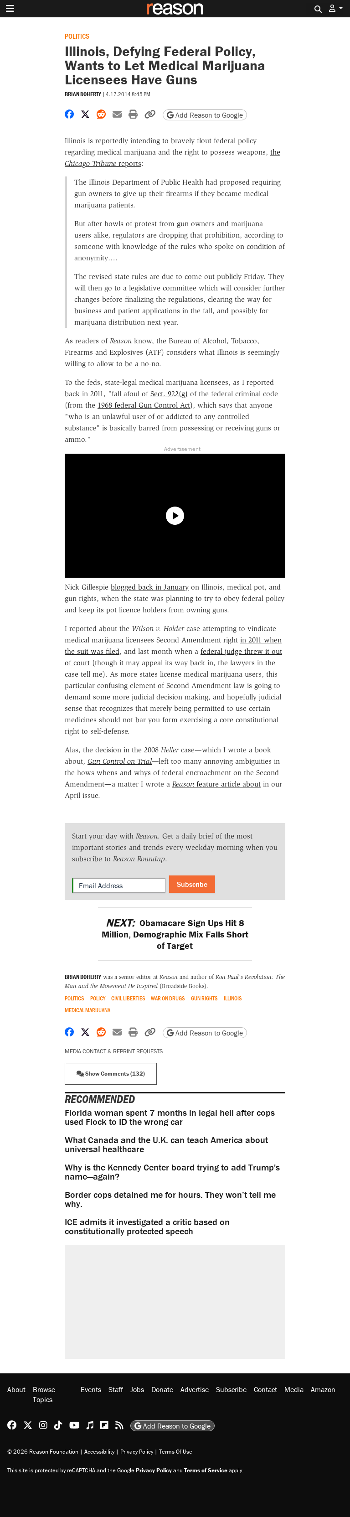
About (16, 1389)
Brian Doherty (83, 94)
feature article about (216, 784)
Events (91, 1389)
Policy (97, 998)
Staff (115, 1389)
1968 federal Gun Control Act (144, 405)
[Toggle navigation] (10, 9)
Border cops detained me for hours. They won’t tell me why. (170, 1199)
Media (294, 1389)
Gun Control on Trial (120, 761)
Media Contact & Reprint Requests (114, 1051)
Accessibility (99, 1451)
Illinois (233, 998)
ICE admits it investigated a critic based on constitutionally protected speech (147, 1226)
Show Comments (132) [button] (114, 1073)
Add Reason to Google (208, 114)
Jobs (137, 1389)
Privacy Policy (136, 1451)
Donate (162, 1389)
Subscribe (192, 884)
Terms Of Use (175, 1451)
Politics (77, 36)
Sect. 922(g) (169, 393)
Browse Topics (44, 1394)
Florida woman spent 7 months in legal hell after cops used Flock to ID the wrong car (170, 1117)
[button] (336, 8)
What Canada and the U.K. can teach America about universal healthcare (166, 1144)
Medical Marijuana (87, 1010)
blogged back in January (150, 587)
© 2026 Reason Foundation (42, 1451)
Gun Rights (204, 998)
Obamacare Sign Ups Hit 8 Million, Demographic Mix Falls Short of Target (175, 934)
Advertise (194, 1389)
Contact (265, 1389)
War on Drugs (168, 998)
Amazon (323, 1389)
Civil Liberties (128, 998)
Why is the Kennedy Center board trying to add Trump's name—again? (172, 1171)
